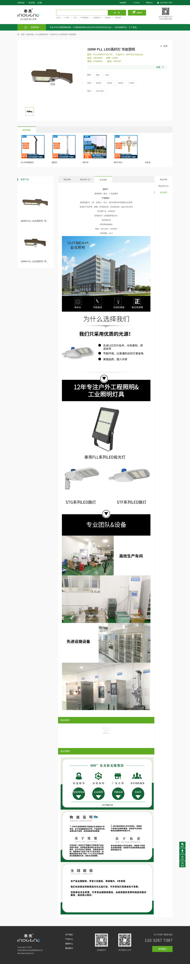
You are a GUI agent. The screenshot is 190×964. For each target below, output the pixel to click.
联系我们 (162, 949)
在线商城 (34, 27)
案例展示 (69, 948)
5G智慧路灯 (85, 17)
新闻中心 (69, 944)
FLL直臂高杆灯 (42, 34)
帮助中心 (149, 2)
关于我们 (69, 935)
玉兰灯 (58, 17)
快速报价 (123, 2)
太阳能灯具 (97, 17)
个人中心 (136, 2)
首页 (23, 34)
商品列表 (30, 34)
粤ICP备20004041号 (25, 953)
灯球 (75, 17)
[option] (30, 111)
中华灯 (67, 17)
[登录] (33, 2)
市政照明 (108, 17)
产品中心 (69, 939)
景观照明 (118, 17)
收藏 (165, 46)
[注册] (39, 2)
